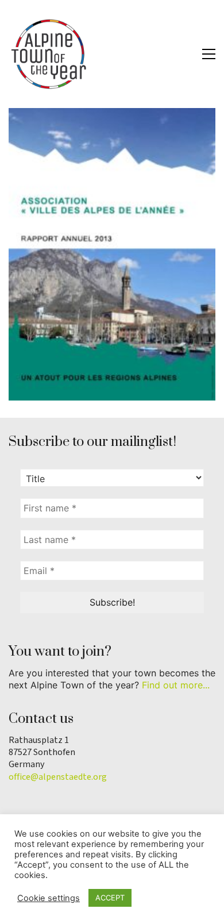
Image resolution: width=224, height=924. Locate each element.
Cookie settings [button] (48, 898)
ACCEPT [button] (110, 897)
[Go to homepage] (49, 54)
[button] (208, 54)
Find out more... (176, 685)
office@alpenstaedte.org (58, 777)
